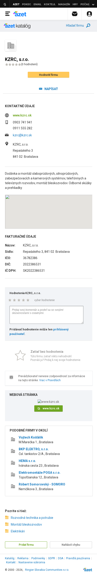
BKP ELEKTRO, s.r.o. (34, 449)
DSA (60, 558)
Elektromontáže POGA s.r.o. (39, 472)
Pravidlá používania (78, 558)
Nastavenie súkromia (31, 562)
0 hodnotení (29, 64)
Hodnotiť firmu (48, 75)
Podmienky (38, 558)
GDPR (51, 558)
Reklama (22, 558)
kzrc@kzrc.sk (22, 135)
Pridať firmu (26, 544)
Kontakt (11, 562)
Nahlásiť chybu (71, 544)
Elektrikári (18, 531)
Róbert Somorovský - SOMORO (42, 484)
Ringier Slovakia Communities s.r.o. (47, 569)
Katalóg (9, 558)
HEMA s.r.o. (27, 461)
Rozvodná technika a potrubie (32, 518)
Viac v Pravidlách (50, 380)
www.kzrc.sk (22, 115)
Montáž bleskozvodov (26, 524)
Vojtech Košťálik (31, 437)
